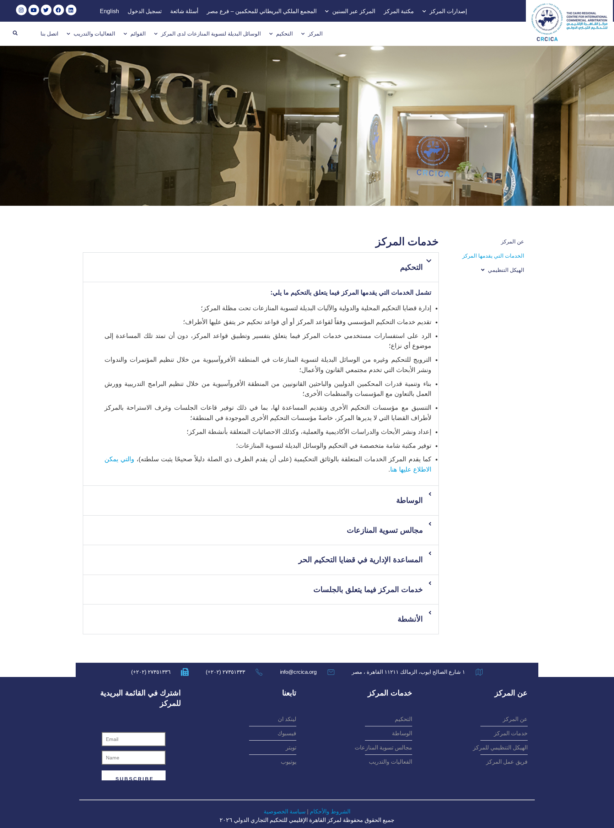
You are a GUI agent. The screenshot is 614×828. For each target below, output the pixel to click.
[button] (15, 33)
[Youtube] (33, 10)
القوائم (138, 34)
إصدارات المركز (448, 11)
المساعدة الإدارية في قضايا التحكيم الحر (360, 559)
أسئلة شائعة (184, 11)
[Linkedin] (71, 10)
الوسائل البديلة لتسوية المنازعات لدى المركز (211, 34)
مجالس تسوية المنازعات (385, 530)
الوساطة (409, 500)
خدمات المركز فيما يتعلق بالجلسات (368, 589)
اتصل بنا (49, 34)
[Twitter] (46, 10)
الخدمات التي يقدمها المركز (493, 256)
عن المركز (512, 241)
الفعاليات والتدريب (94, 34)
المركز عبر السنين (353, 11)
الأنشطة (410, 619)
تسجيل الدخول (145, 11)
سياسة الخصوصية (285, 811)
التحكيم (284, 34)
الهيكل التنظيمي (506, 270)
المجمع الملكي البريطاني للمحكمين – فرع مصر (262, 11)
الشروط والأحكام (330, 811)
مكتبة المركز (399, 11)
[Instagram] (21, 10)
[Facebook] (58, 10)
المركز (315, 34)
